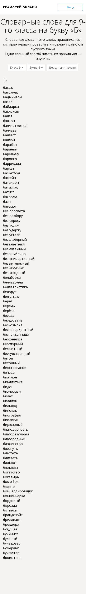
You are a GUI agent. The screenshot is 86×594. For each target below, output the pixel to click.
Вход (70, 7)
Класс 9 (16, 67)
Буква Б (35, 67)
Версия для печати (62, 67)
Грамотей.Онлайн (20, 7)
